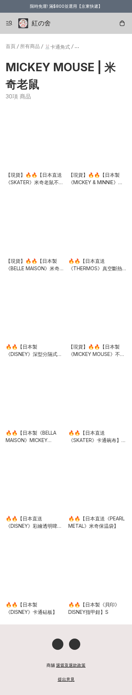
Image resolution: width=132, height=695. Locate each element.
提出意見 (66, 679)
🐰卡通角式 (57, 47)
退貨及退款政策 (71, 665)
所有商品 (30, 46)
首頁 (10, 46)
